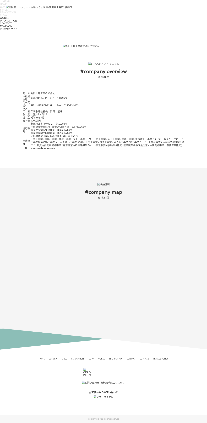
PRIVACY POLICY (160, 359)
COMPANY (144, 359)
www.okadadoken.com (43, 148)
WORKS (101, 359)
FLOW (91, 359)
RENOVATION (77, 359)
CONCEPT (53, 359)
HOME (42, 359)
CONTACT (131, 359)
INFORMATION (115, 359)
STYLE (64, 359)
